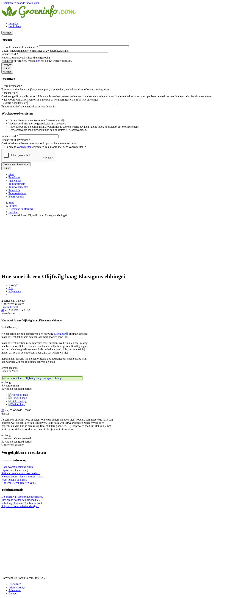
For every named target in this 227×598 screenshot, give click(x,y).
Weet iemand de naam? (14, 479)
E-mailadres (9, 92)
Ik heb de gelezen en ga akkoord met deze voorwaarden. (45, 146)
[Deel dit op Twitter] (17, 404)
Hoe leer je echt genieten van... (18, 482)
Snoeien (13, 212)
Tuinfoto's (14, 190)
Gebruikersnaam (11, 85)
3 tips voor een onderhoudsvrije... (20, 506)
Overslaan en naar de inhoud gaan (20, 2)
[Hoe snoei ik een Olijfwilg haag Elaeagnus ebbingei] (42, 378)
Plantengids (15, 180)
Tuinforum (14, 177)
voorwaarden (24, 146)
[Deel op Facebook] (18, 394)
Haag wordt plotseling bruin (17, 466)
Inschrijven (15, 26)
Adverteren (15, 590)
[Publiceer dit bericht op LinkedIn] (18, 401)
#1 (2, 310)
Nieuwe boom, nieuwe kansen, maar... (22, 476)
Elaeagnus (59, 333)
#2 (2, 410)
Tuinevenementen (18, 186)
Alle (11, 288)
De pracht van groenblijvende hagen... (22, 496)
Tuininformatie (17, 183)
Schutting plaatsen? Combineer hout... (22, 503)
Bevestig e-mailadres (14, 102)
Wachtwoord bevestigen (16, 139)
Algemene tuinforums (21, 208)
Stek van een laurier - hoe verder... (20, 473)
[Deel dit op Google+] (18, 397)
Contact (13, 593)
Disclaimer (15, 583)
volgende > (15, 291)
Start (11, 174)
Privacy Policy (17, 587)
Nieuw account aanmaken (16, 164)
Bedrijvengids (16, 196)
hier (37, 60)
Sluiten (6, 68)
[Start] (39, 17)
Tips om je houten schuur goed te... (21, 499)
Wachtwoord (9, 53)
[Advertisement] (113, 244)
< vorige (13, 285)
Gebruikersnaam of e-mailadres (19, 47)
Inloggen (13, 23)
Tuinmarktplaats (17, 193)
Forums (13, 205)
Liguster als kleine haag (14, 470)
